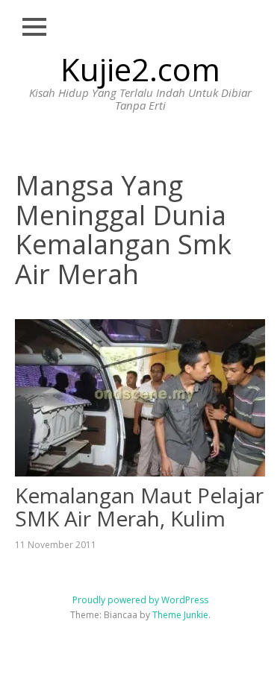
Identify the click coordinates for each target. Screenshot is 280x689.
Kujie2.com (140, 69)
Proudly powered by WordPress (140, 600)
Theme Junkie (180, 614)
